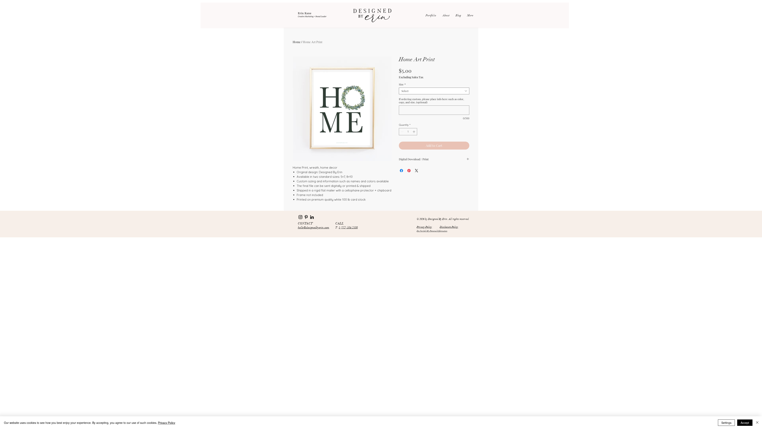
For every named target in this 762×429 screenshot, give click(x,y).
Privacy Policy (166, 423)
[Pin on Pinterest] (409, 170)
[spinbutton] (408, 131)
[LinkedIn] (312, 217)
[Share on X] (416, 170)
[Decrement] (401, 131)
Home (296, 42)
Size (402, 84)
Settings (726, 423)
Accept (745, 423)
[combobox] (434, 91)
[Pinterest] (306, 217)
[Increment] (414, 131)
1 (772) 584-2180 (348, 227)
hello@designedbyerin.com (313, 227)
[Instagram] (300, 217)
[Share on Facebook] (401, 170)
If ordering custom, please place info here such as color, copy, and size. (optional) (431, 101)
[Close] (757, 422)
